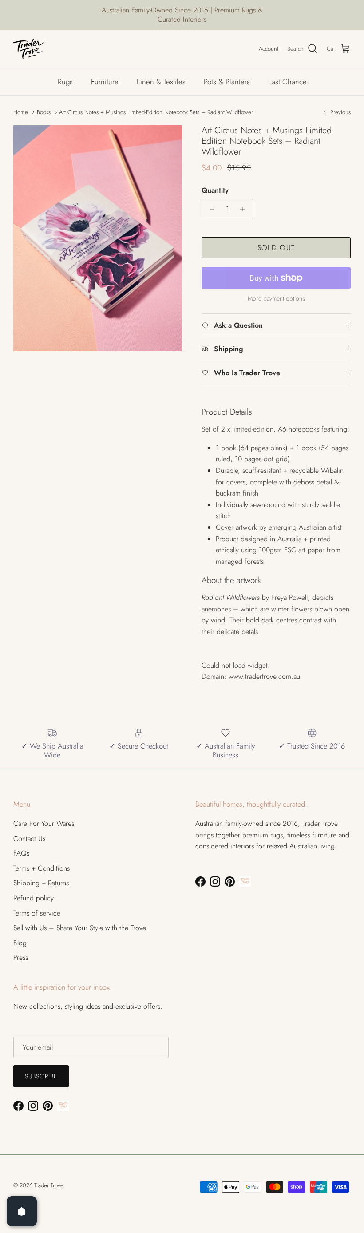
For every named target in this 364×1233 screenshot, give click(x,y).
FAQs (21, 853)
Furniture (105, 81)
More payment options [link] (276, 298)
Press (20, 957)
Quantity (215, 190)
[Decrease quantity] (210, 209)
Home (20, 112)
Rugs (65, 81)
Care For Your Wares (43, 823)
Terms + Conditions (41, 868)
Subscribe (41, 1076)
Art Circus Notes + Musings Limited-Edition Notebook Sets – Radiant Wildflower (156, 112)
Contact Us (29, 838)
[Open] (22, 1211)
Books (44, 112)
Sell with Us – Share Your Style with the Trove (79, 928)
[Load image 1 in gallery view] (97, 238)
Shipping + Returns (41, 883)
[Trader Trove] (28, 49)
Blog (20, 943)
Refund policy (33, 898)
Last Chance (287, 81)
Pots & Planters (227, 81)
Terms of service (36, 913)
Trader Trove (48, 1185)
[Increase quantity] (245, 209)
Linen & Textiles (161, 81)
